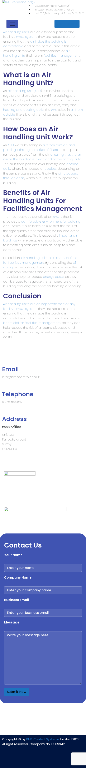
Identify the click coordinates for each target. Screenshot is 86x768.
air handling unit (20, 91)
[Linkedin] (30, 759)
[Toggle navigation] (12, 24)
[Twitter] (55, 759)
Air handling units (16, 32)
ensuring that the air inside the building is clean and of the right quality (42, 157)
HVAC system (26, 36)
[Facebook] (43, 759)
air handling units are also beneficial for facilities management (40, 260)
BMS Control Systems (42, 739)
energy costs (53, 276)
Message (11, 622)
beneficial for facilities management (32, 323)
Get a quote (67, 23)
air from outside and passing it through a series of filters (39, 147)
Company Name (18, 577)
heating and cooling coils (23, 109)
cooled (50, 168)
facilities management (62, 55)
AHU (38, 91)
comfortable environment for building (50, 221)
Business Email (16, 600)
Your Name (13, 555)
